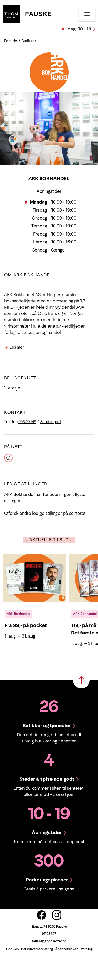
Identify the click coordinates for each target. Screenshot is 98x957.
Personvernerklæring (37, 949)
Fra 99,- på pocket (26, 625)
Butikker (28, 41)
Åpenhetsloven (66, 949)
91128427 (49, 934)
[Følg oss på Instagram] (56, 915)
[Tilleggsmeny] (87, 14)
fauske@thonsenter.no (49, 941)
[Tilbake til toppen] (81, 680)
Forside (10, 41)
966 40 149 (27, 421)
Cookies (12, 949)
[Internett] (8, 457)
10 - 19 (78, 28)
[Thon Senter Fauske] (27, 13)
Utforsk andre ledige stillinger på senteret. (45, 513)
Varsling (86, 949)
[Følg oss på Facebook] (41, 915)
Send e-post (50, 421)
